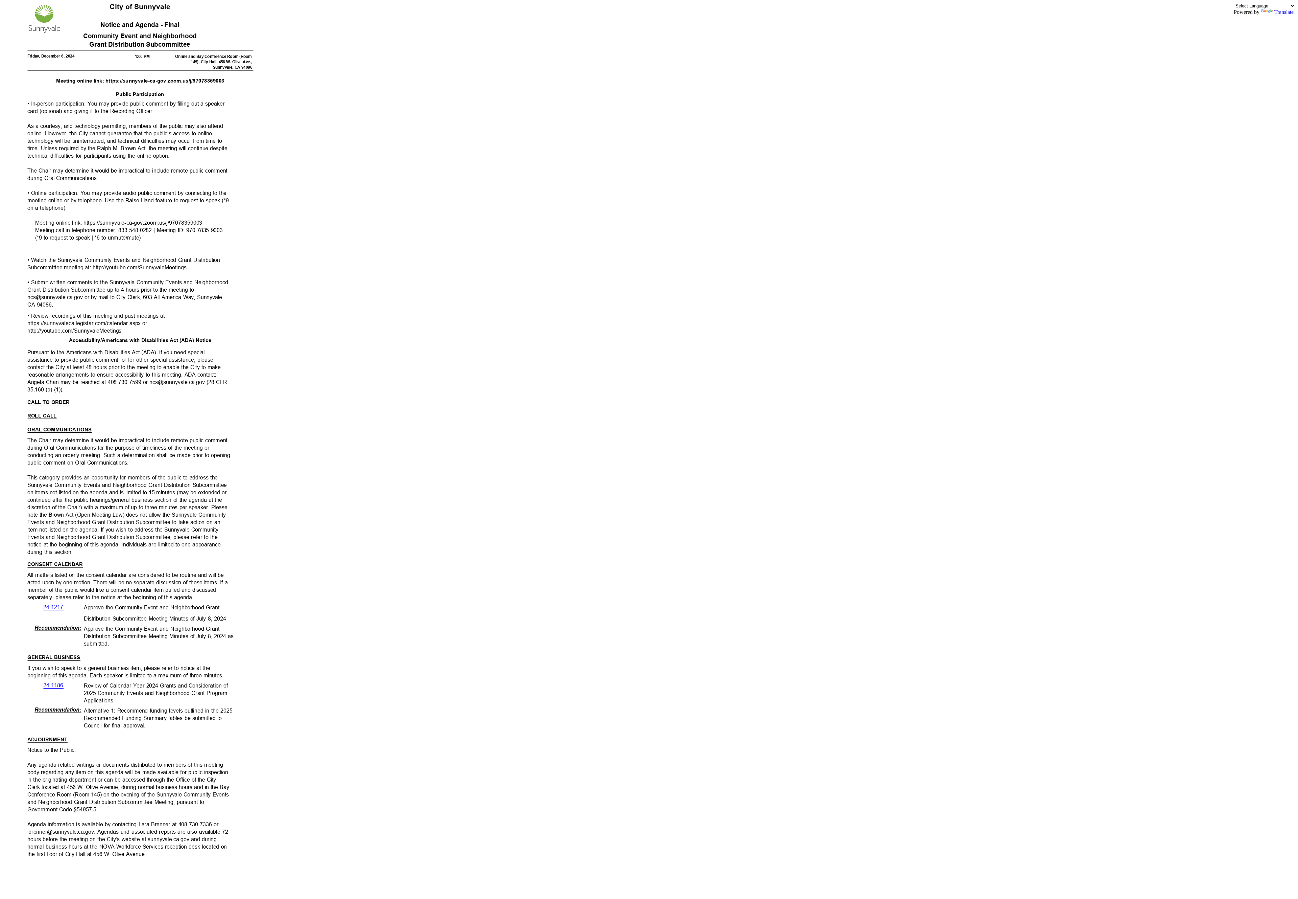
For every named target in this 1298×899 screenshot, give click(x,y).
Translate (1284, 12)
